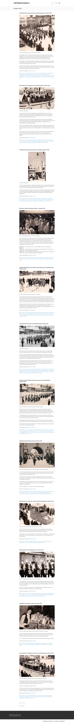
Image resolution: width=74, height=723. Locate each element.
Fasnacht (43, 74)
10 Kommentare (41, 142)
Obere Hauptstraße (33, 257)
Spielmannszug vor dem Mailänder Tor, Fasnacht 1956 (31, 550)
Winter (43, 76)
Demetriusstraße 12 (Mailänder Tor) (42, 73)
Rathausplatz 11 (39, 643)
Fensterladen (47, 594)
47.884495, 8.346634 (32, 255)
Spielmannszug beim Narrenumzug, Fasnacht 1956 (30, 441)
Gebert (36, 258)
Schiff (48, 141)
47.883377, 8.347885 (32, 310)
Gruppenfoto (34, 141)
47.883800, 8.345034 (32, 640)
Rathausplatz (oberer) (33, 643)
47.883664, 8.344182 (32, 196)
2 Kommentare (36, 372)
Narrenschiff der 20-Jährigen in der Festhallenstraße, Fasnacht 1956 (34, 85)
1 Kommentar (29, 697)
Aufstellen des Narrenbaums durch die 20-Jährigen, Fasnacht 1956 (34, 150)
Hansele (29, 75)
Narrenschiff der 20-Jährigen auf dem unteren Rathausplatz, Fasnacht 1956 (36, 653)
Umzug (53, 141)
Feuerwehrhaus (33, 371)
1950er (27, 73)
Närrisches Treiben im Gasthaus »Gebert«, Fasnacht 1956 (32, 208)
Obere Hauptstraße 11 (22, 313)
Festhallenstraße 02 (45, 312)
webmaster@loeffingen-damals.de (15, 715)
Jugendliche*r (38, 644)
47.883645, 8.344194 (32, 538)
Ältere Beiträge (22, 705)
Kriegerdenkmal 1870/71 (40, 75)
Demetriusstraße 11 (33, 73)
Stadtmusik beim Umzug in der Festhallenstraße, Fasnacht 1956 (33, 323)
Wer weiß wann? (27, 594)
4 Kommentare (50, 258)
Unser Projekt (62, 721)
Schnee (26, 76)
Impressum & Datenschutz (48, 721)
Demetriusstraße (32, 198)
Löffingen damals (21, 3)
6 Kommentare (25, 433)
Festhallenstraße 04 (51, 312)
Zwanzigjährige (28, 142)
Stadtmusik (29, 76)
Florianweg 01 (21, 370)
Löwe (41, 644)
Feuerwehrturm (38, 371)
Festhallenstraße (32, 312)
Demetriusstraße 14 (22, 74)
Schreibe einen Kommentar (49, 76)
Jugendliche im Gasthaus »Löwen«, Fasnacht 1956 (30, 603)
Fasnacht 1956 (47, 74)
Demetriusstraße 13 (51, 73)
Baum (22, 371)
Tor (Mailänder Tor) (38, 76)
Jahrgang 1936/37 (39, 141)
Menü (59, 3)
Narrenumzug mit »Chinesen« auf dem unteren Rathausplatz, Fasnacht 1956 (36, 501)
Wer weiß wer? (51, 257)
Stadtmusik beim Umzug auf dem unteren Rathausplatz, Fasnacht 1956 (35, 13)
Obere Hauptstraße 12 (30, 313)
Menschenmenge (46, 75)
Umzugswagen (21, 142)
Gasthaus (33, 258)
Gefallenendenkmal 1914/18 (23, 75)
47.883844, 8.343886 (32, 488)
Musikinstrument (52, 75)
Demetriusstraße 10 (39, 198)
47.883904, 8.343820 (32, 591)
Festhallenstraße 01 (39, 312)
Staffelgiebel (28, 200)
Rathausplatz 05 (24, 199)
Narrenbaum (21, 200)
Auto (40, 74)
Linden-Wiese (51, 371)
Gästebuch (56, 721)
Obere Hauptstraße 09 (39, 257)
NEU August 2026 (22, 76)
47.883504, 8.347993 (32, 137)
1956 (29, 73)
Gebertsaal (42, 371)
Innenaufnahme (44, 258)
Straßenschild (33, 76)
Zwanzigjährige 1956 (34, 142)
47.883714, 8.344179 (32, 70)
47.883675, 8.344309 (32, 693)
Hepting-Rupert (33, 75)
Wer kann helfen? (46, 257)
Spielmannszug (46, 432)
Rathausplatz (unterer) (29, 74)
